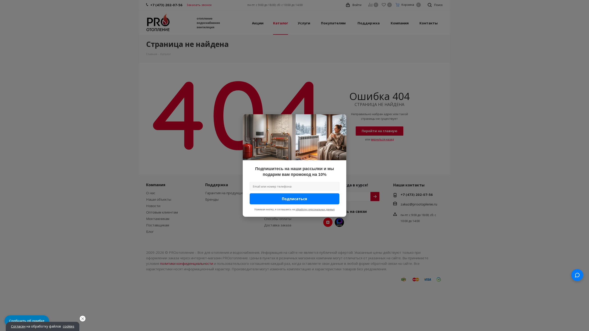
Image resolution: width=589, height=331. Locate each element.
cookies (68, 326)
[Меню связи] (577, 275)
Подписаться (294, 198)
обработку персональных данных (315, 209)
